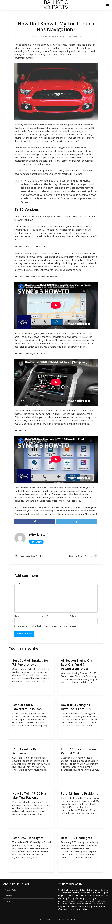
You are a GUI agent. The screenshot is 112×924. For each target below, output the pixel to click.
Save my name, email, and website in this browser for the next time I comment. (48, 626)
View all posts (36, 542)
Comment (18, 583)
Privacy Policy (11, 890)
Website (73, 616)
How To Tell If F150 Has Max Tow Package (29, 795)
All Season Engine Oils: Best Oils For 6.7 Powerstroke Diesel (77, 664)
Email (45, 616)
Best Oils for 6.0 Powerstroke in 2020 (27, 707)
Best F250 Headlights (27, 838)
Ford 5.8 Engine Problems (79, 793)
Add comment (52, 36)
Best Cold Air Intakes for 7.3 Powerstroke (30, 662)
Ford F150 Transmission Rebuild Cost (78, 751)
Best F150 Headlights (76, 838)
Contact (8, 901)
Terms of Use (11, 895)
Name (17, 616)
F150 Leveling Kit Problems (24, 751)
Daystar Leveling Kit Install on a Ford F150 (76, 707)
